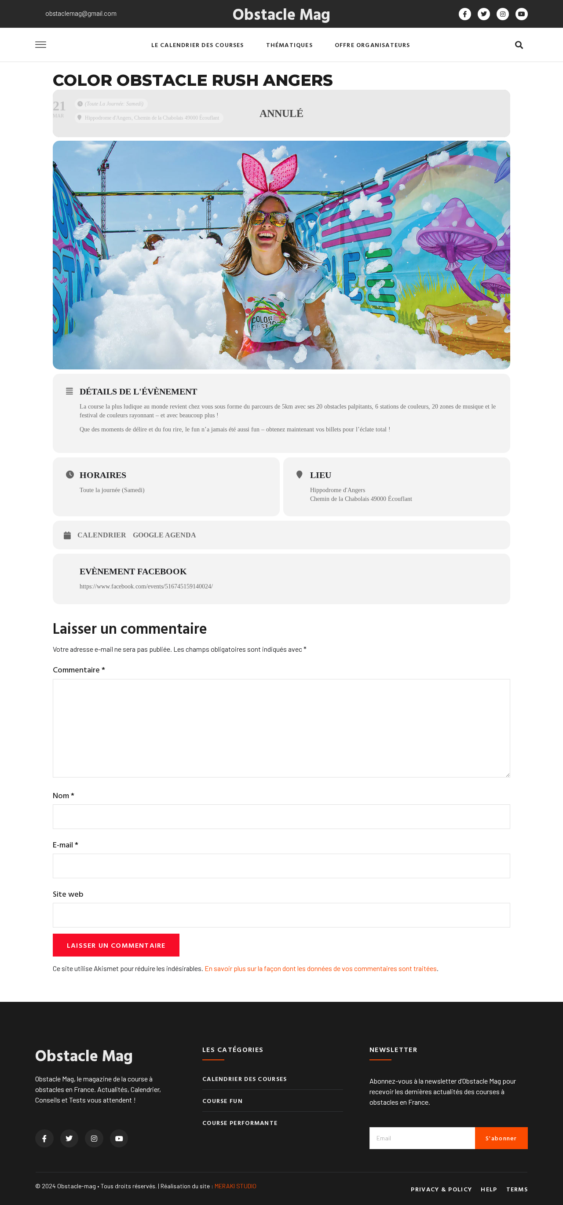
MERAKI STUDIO (235, 1186)
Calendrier (101, 535)
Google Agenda (164, 535)
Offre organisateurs (372, 44)
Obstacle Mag (281, 14)
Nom (63, 795)
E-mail (65, 845)
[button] (519, 45)
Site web (68, 894)
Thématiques (289, 44)
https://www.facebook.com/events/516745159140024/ (146, 586)
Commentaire (79, 670)
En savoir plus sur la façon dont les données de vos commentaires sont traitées (321, 968)
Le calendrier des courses (197, 44)
